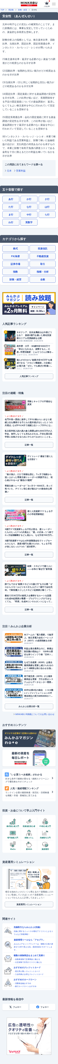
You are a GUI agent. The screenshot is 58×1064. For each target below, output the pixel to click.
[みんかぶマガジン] (29, 4)
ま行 (10, 214)
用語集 (11, 10)
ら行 (47, 214)
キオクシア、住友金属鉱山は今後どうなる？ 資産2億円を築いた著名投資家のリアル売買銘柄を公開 (34, 335)
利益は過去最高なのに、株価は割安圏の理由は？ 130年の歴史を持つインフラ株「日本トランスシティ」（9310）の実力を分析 (38, 651)
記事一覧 (29, 444)
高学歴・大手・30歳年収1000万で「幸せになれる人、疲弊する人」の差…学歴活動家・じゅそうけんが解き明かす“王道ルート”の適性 (34, 349)
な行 (29, 206)
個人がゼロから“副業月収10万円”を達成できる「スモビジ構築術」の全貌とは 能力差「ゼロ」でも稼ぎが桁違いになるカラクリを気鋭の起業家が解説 (34, 363)
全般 (42, 279)
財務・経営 (22, 10)
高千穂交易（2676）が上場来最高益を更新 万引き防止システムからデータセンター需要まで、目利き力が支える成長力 (38, 679)
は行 (47, 206)
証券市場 (15, 263)
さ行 (47, 199)
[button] (54, 4)
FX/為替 (15, 256)
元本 (9, 170)
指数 (15, 271)
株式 (15, 248)
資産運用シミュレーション (29, 904)
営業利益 (21, 170)
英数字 (29, 222)
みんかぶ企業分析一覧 (29, 706)
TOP (2, 10)
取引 (42, 263)
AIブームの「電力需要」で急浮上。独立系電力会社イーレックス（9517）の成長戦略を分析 (38, 637)
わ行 (10, 222)
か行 (29, 199)
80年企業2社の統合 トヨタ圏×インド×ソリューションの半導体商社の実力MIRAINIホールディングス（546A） (38, 693)
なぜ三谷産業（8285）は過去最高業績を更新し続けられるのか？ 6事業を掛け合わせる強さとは (38, 665)
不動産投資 (43, 256)
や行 (29, 214)
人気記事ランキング (29, 376)
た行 (10, 206)
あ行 (10, 199)
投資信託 (42, 248)
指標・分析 (43, 271)
